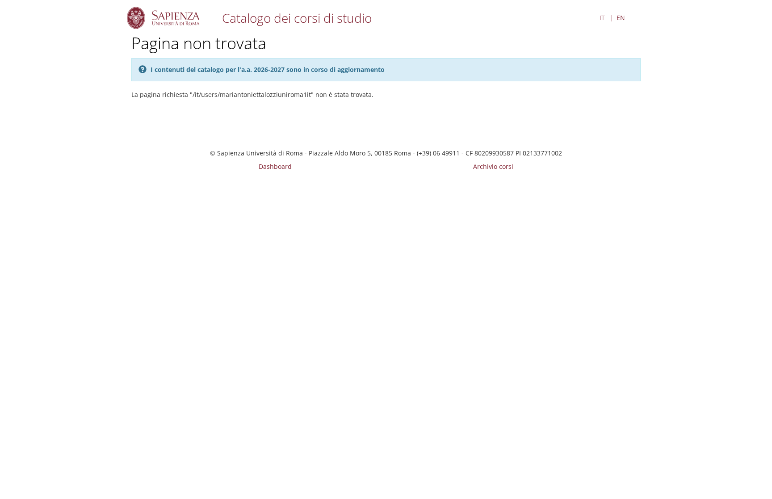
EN (621, 17)
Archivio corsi (493, 166)
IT (602, 17)
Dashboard (275, 166)
